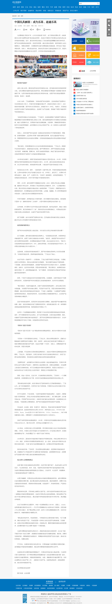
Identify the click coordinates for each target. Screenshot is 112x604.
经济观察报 (37, 585)
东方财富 (44, 585)
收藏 (26, 29)
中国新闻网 (75, 585)
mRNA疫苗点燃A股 (81, 98)
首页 (19, 15)
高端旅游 (58, 10)
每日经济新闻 (51, 588)
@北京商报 (93, 70)
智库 (93, 7)
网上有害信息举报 (42, 600)
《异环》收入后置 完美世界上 (84, 92)
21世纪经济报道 (28, 588)
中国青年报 (19, 588)
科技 (68, 7)
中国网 (63, 585)
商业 (30, 7)
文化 (26, 7)
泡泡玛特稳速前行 (81, 110)
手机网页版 (48, 29)
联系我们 (64, 594)
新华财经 (72, 588)
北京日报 (18, 585)
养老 (59, 7)
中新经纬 (82, 585)
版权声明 (51, 594)
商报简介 (44, 594)
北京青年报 (59, 588)
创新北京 (51, 10)
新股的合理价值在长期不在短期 (84, 113)
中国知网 (94, 585)
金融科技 (31, 10)
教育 (64, 7)
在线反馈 (57, 594)
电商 (39, 7)
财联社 (88, 585)
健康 (55, 7)
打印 (40, 29)
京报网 (31, 585)
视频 (84, 7)
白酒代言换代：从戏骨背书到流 (84, 107)
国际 (22, 7)
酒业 (35, 7)
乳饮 (76, 7)
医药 (80, 7)
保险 (44, 10)
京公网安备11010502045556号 (55, 602)
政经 (18, 7)
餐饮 (43, 7)
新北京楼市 (74, 10)
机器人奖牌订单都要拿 (82, 89)
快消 (72, 7)
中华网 (68, 585)
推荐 (14, 7)
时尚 (47, 7)
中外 (88, 7)
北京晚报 (24, 585)
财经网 (51, 585)
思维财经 (43, 588)
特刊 (97, 7)
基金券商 (39, 10)
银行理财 (24, 10)
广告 (69, 594)
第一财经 (56, 585)
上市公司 (16, 10)
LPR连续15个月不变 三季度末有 (85, 101)
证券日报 (36, 588)
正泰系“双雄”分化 (81, 95)
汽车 (51, 7)
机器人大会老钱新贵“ (88, 82)
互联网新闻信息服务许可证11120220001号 (72, 602)
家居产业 (66, 10)
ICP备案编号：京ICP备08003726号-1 (38, 602)
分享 (33, 29)
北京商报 (52, 40)
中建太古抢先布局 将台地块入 (84, 104)
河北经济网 (79, 588)
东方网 (66, 588)
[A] (16, 29)
